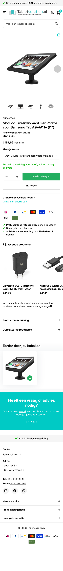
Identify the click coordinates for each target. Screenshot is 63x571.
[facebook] (15, 491)
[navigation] (10, 106)
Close (31, 501)
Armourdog (9, 117)
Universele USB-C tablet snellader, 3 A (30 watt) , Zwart (19, 287)
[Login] (52, 13)
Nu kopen (31, 185)
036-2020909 (16, 478)
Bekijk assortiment (5, 12)
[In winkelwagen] (29, 378)
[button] (57, 34)
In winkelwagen (41, 176)
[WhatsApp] (24, 491)
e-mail (22, 411)
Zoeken (56, 23)
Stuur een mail (18, 483)
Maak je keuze (11, 149)
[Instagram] (6, 491)
